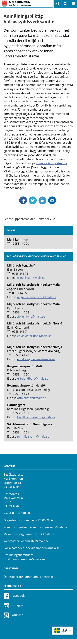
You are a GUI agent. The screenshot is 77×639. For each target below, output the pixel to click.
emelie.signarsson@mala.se (36, 359)
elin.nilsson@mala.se (31, 278)
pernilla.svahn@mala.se (33, 436)
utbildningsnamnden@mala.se (24, 559)
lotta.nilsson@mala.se (31, 398)
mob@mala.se (44, 534)
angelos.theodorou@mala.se (36, 297)
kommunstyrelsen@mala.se (48, 527)
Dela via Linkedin (42, 200)
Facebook (18, 596)
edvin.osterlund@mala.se (34, 336)
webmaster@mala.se (35, 541)
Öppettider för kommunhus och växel (29, 577)
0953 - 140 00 (21, 513)
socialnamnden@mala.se (43, 548)
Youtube (17, 615)
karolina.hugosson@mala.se (36, 417)
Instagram (18, 605)
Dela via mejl (52, 200)
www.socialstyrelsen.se (51, 163)
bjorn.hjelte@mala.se (30, 316)
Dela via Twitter (33, 200)
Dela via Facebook (23, 200)
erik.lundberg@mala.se (32, 378)
